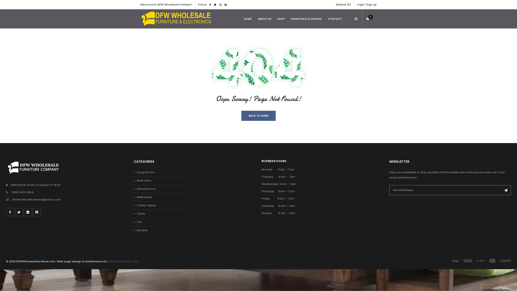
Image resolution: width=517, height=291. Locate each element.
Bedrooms (144, 180)
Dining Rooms (146, 189)
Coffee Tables (146, 205)
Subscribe (506, 190)
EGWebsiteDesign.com (123, 261)
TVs (139, 222)
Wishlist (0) (343, 4)
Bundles (142, 230)
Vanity (141, 214)
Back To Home (259, 115)
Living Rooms (145, 172)
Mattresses (144, 197)
